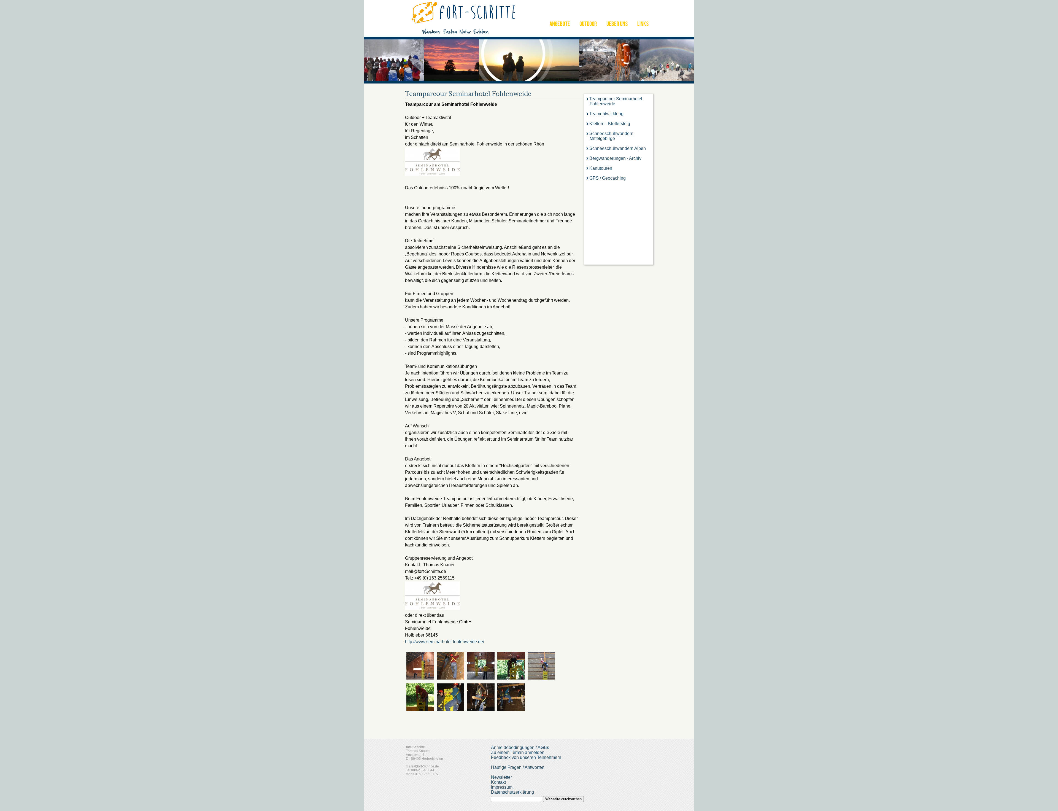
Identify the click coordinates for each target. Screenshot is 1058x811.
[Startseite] (465, 34)
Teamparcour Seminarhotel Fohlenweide (615, 101)
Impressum (501, 787)
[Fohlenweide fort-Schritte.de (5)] (450, 709)
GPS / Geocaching (607, 178)
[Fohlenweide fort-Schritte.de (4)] (420, 709)
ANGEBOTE (559, 24)
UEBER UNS (617, 24)
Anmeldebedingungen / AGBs (520, 747)
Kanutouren (600, 168)
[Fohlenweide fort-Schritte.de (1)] (481, 678)
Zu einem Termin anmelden (517, 752)
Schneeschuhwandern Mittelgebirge (611, 136)
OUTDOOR (588, 24)
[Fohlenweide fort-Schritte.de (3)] (541, 678)
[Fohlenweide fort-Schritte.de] (420, 678)
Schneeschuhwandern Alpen (617, 148)
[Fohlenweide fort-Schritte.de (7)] (511, 709)
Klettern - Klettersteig (609, 123)
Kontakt (498, 782)
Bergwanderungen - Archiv (615, 158)
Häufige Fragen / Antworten (517, 767)
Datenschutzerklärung (512, 792)
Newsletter (501, 777)
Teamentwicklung (606, 113)
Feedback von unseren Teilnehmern (526, 757)
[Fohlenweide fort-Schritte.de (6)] (481, 709)
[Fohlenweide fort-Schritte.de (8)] (450, 678)
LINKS (643, 24)
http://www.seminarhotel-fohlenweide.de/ (444, 641)
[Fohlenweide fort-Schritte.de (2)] (511, 678)
